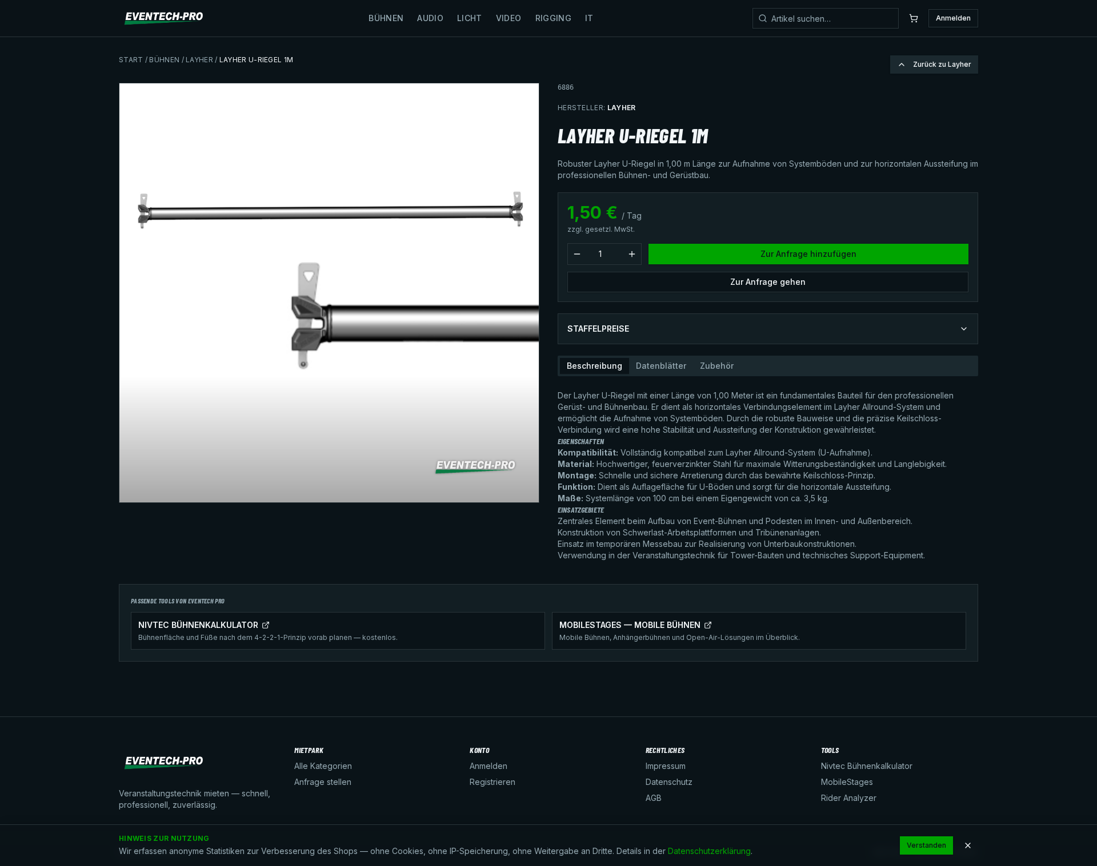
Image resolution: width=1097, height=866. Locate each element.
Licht (469, 18)
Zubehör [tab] (717, 365)
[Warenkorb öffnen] (913, 18)
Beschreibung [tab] (594, 365)
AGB (654, 798)
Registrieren (492, 782)
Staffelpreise (598, 328)
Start (131, 59)
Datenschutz (669, 782)
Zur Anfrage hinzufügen (808, 254)
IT (589, 18)
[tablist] (768, 366)
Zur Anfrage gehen (768, 282)
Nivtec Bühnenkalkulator (866, 766)
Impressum (666, 766)
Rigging (553, 18)
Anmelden (953, 18)
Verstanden (926, 845)
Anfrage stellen (322, 782)
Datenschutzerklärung (709, 851)
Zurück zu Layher (942, 64)
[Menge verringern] (577, 254)
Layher (199, 59)
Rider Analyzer (848, 798)
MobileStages (847, 782)
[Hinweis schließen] (968, 845)
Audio (430, 18)
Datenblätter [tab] (661, 365)
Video (509, 18)
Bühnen (386, 18)
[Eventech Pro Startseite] (164, 18)
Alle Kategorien (323, 766)
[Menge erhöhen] (632, 254)
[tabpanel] (768, 471)
